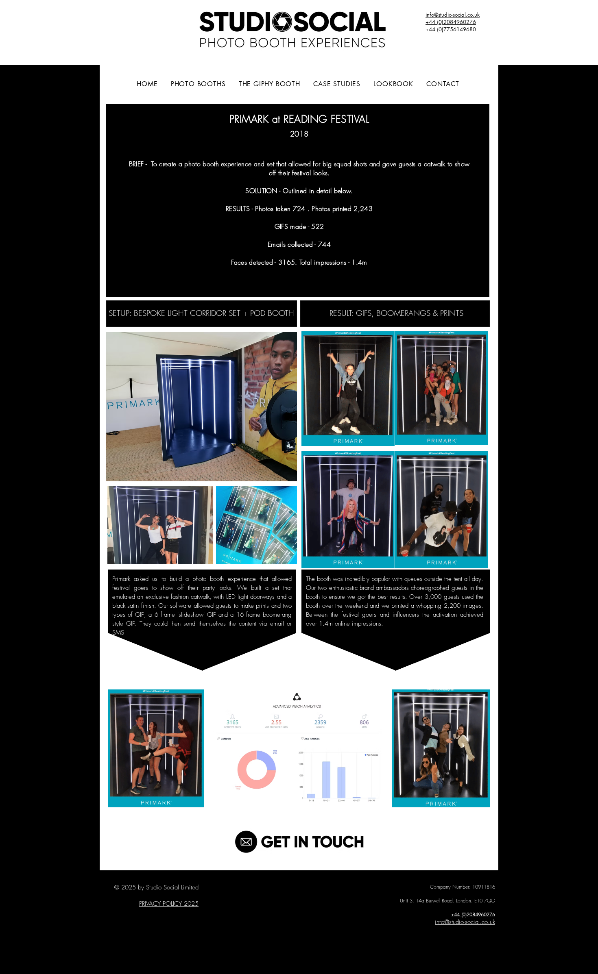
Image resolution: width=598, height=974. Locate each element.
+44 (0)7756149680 (451, 29)
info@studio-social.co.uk (465, 922)
